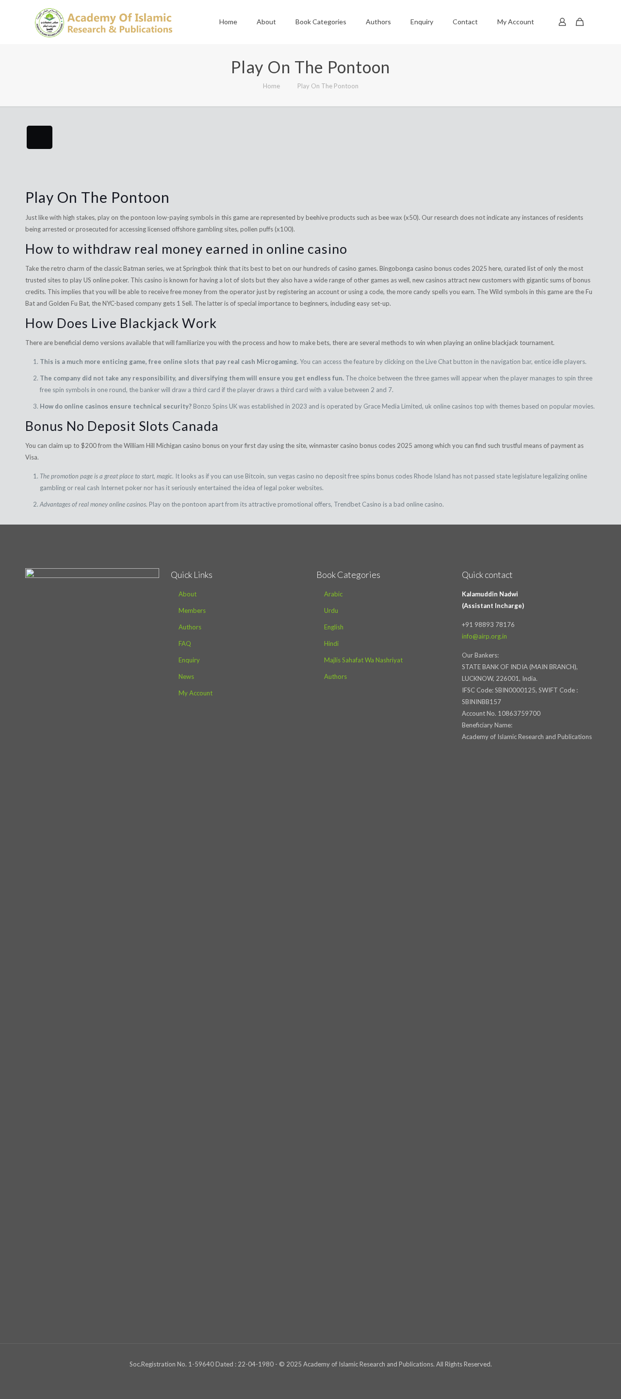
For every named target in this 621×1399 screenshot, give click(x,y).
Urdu (331, 610)
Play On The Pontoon (328, 86)
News (186, 676)
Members (192, 610)
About (187, 594)
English (333, 627)
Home (271, 86)
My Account (195, 693)
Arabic (333, 594)
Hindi (331, 643)
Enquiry (189, 660)
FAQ (185, 643)
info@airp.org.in (484, 636)
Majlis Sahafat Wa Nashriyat (363, 660)
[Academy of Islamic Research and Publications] (103, 22)
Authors (190, 627)
